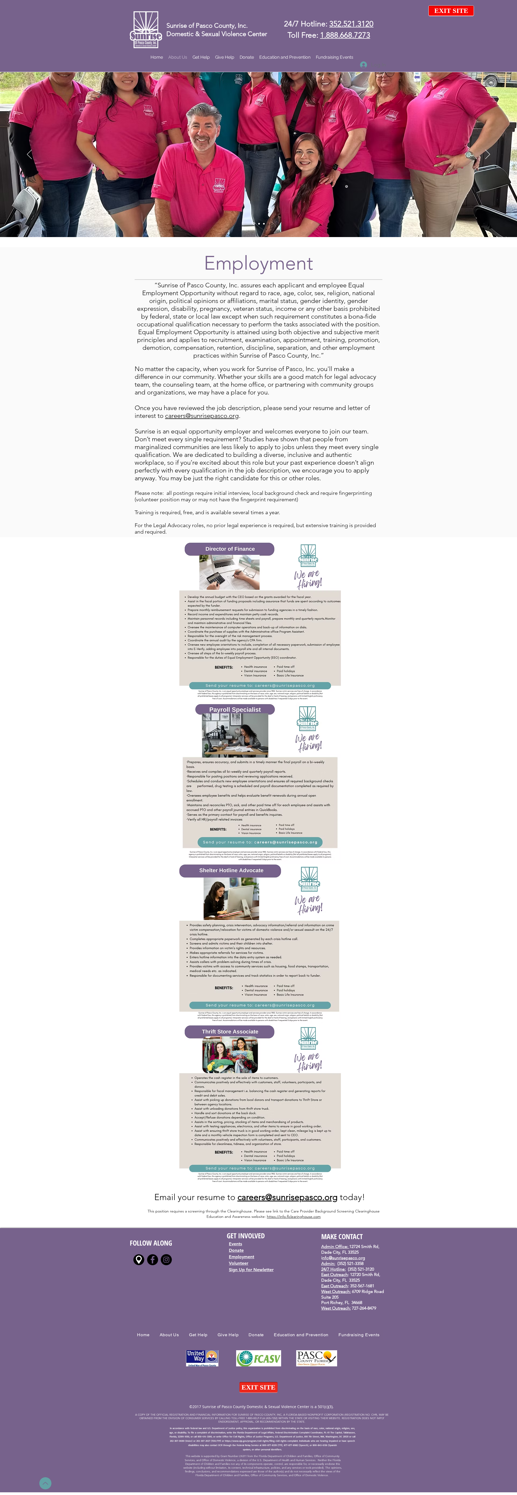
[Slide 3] (259, 223)
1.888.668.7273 (345, 35)
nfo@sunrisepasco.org (343, 1257)
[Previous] (29, 155)
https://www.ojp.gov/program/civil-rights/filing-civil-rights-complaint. (261, 1440)
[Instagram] (166, 1259)
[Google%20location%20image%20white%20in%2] (138, 1259)
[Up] (45, 1483)
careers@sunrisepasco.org (202, 415)
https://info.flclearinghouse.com (294, 1216)
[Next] (487, 155)
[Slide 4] (264, 223)
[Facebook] (152, 1259)
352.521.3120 (351, 23)
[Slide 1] (254, 224)
